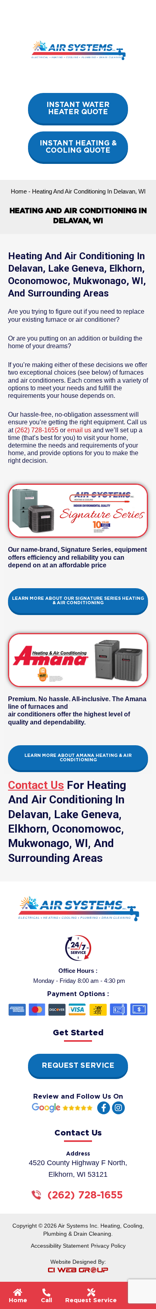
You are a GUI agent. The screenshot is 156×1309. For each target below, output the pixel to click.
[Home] (18, 1293)
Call (46, 1300)
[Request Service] (91, 1293)
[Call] (46, 1293)
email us (79, 430)
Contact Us (36, 785)
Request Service (91, 1300)
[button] (138, 1301)
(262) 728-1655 (36, 430)
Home (19, 191)
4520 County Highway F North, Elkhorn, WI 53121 (78, 1168)
